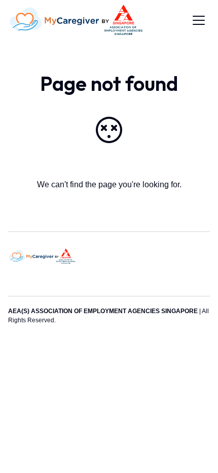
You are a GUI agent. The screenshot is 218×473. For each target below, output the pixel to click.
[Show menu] (199, 20)
